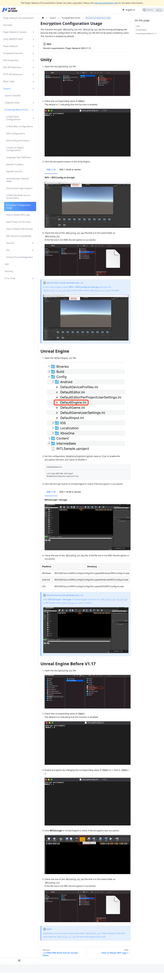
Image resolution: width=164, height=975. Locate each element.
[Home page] (42, 18)
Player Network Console (14, 32)
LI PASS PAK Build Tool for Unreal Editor (18, 196)
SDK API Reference (12, 67)
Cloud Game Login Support (19, 188)
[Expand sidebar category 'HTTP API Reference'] (33, 74)
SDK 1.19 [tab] (51, 169)
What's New (9, 81)
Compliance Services (13, 53)
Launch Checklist (13, 95)
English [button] (129, 9)
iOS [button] (7, 250)
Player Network (10, 46)
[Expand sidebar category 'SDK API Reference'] (33, 67)
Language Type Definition (18, 157)
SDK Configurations (15, 133)
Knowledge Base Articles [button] (16, 109)
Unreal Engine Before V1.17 (146, 33)
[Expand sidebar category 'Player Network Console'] (33, 32)
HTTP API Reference (12, 74)
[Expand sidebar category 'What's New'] (33, 81)
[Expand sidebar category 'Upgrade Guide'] (33, 102)
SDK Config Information (17, 140)
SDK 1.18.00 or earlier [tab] (70, 169)
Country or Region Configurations (15, 149)
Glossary (9, 271)
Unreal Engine (141, 30)
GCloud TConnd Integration (19, 257)
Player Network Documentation (18, 18)
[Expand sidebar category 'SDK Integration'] (33, 60)
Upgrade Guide (12, 102)
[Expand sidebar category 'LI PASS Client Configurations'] (33, 118)
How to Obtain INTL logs (18, 214)
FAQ (7, 264)
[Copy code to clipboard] (127, 473)
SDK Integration (11, 60)
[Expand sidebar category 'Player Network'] (33, 46)
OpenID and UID (14, 171)
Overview (7, 25)
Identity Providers (14, 164)
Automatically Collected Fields (17, 180)
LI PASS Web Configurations (19, 126)
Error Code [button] (10, 278)
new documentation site (106, 3)
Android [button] (10, 243)
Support (7, 88)
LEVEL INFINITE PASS (13, 39)
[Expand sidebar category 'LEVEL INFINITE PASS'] (33, 39)
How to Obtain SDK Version (19, 229)
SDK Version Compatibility (18, 236)
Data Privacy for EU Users (18, 221)
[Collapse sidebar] (19, 960)
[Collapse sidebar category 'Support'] (33, 88)
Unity (138, 26)
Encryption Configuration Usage (18, 206)
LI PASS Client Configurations (13, 118)
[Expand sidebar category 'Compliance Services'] (33, 53)
